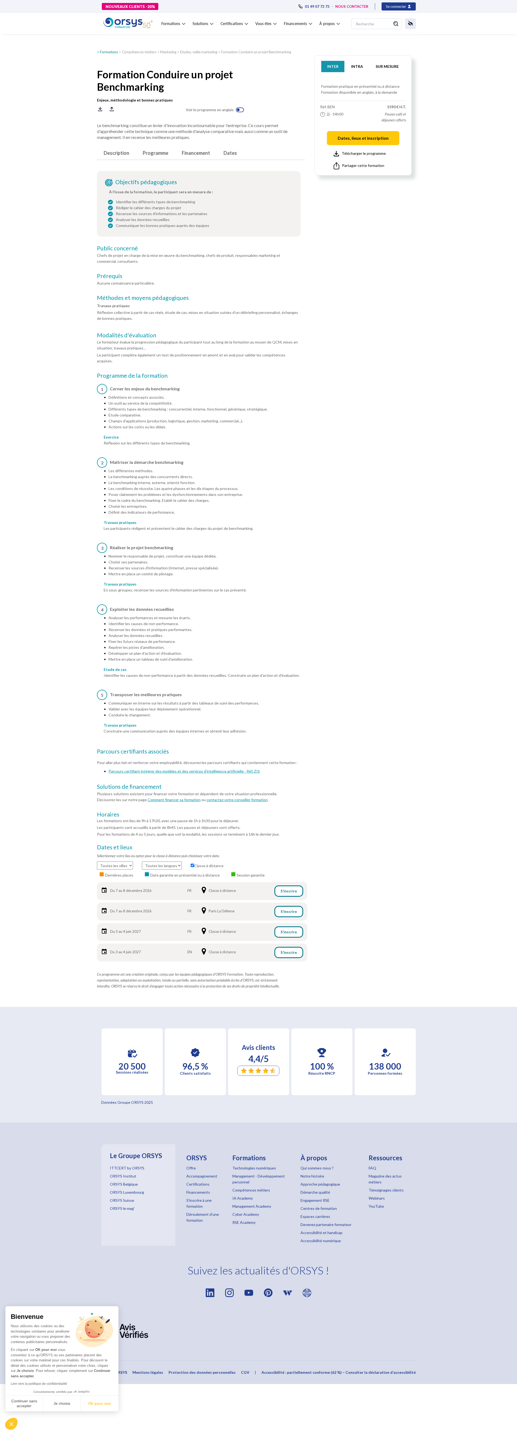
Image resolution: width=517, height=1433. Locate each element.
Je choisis (62, 1403)
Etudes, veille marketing (198, 52)
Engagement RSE (315, 1200)
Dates (230, 153)
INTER (332, 66)
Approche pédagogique (320, 1184)
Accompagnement (201, 1176)
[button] (11, 1423)
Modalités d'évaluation (126, 335)
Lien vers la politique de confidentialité (39, 1384)
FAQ (372, 1168)
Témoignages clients (386, 1190)
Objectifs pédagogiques (146, 182)
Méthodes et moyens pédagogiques (143, 298)
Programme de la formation (132, 376)
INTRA (357, 66)
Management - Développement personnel (258, 1179)
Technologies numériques (254, 1168)
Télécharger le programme (364, 153)
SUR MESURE (387, 66)
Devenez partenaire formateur (326, 1224)
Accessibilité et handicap (322, 1232)
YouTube (376, 1206)
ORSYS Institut (123, 1176)
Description (116, 153)
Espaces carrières (315, 1216)
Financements (198, 1192)
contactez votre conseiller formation (237, 799)
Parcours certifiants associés (133, 751)
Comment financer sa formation (174, 799)
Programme (155, 153)
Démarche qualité (315, 1192)
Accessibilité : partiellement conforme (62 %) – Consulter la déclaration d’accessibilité (338, 1372)
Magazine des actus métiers (385, 1179)
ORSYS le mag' (122, 1208)
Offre (191, 1168)
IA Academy (242, 1198)
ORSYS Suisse (122, 1200)
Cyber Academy (245, 1214)
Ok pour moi (99, 1403)
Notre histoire (312, 1176)
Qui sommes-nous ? (317, 1168)
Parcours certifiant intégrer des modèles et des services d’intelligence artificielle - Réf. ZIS (184, 771)
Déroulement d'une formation (202, 1217)
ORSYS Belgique (124, 1184)
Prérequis (109, 276)
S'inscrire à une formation (199, 1203)
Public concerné (117, 248)
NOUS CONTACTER (351, 6)
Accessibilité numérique (321, 1240)
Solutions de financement (129, 787)
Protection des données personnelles (202, 1372)
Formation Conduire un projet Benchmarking (256, 52)
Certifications (197, 1184)
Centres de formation (319, 1208)
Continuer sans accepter (24, 1403)
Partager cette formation (363, 165)
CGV (245, 1372)
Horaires (108, 814)
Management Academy (251, 1206)
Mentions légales (147, 1372)
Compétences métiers (139, 52)
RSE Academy (244, 1222)
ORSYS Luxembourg (127, 1192)
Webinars (377, 1198)
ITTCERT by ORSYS (127, 1168)
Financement (196, 153)
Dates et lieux (114, 847)
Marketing (168, 52)
